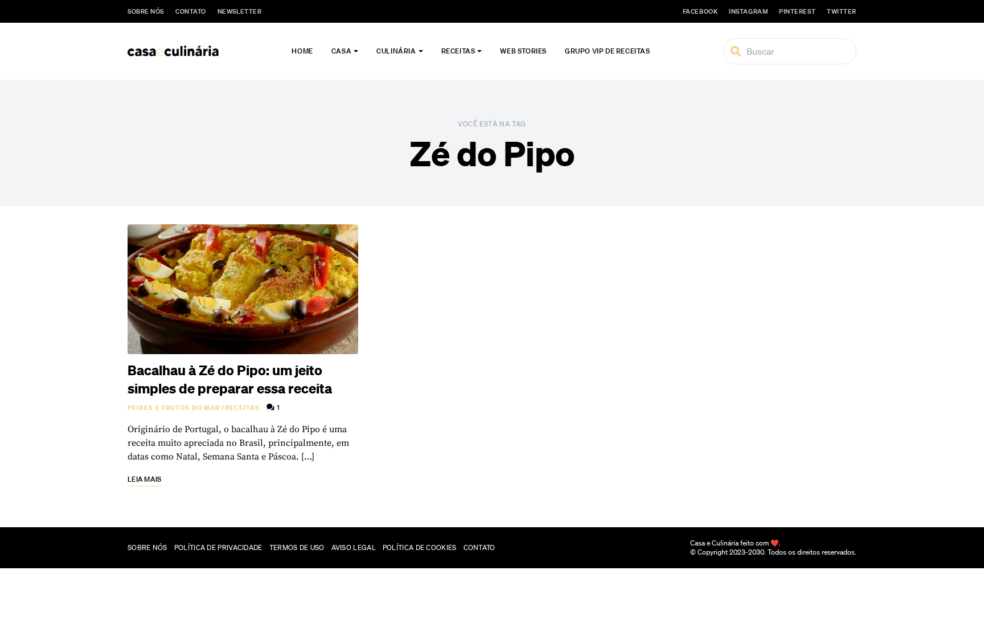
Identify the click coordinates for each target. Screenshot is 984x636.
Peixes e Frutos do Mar (174, 407)
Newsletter (240, 11)
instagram (748, 11)
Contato (190, 11)
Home (302, 51)
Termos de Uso (297, 547)
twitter (841, 11)
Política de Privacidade (218, 547)
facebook (700, 11)
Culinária (396, 51)
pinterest (797, 11)
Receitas (458, 51)
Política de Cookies (420, 547)
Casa (341, 51)
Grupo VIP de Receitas (607, 51)
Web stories (523, 51)
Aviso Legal (353, 547)
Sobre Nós (146, 11)
